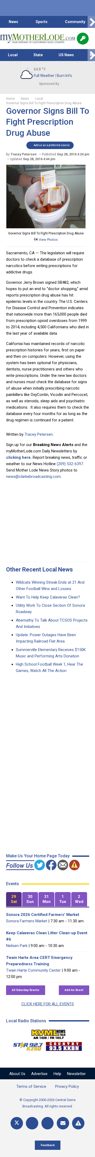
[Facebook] (32, 1123)
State (38, 55)
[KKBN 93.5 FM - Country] (64, 1045)
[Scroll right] (91, 22)
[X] (17, 1123)
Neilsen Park (16, 945)
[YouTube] (47, 1123)
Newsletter (76, 1073)
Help (57, 1073)
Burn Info (64, 75)
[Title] (78, 1123)
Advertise (39, 1073)
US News (66, 55)
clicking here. (19, 457)
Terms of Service (31, 1086)
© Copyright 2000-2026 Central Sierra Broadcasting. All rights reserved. (47, 1103)
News (13, 22)
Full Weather (44, 75)
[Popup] (83, 39)
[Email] (63, 1123)
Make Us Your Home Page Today (38, 855)
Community (75, 22)
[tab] (14, 899)
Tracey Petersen (39, 434)
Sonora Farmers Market (26, 921)
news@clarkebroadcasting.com (33, 476)
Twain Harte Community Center (33, 970)
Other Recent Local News (39, 569)
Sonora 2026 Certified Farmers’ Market (42, 914)
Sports (42, 22)
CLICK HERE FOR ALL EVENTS (47, 1004)
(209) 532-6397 (70, 463)
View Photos (48, 240)
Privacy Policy (67, 1086)
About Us (17, 1073)
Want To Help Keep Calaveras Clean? (48, 597)
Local (13, 55)
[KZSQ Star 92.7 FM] (25, 1045)
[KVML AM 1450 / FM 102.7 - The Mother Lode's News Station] (48, 1033)
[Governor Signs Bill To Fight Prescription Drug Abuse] (46, 227)
